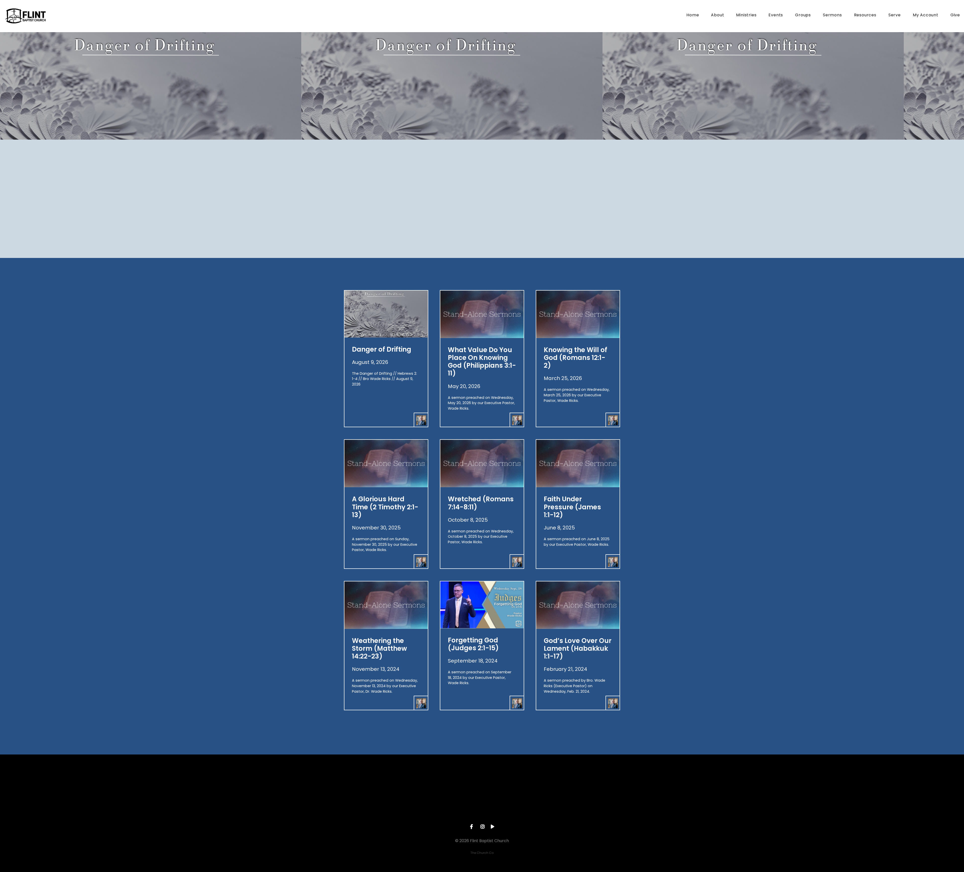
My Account (925, 15)
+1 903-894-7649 (446, 810)
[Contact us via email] (374, 782)
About (717, 15)
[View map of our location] (517, 782)
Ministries (746, 15)
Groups (803, 15)
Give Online (589, 810)
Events (775, 15)
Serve (894, 15)
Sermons (832, 15)
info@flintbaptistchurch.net (374, 810)
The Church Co (482, 853)
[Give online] (589, 782)
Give (955, 15)
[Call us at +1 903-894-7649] (446, 782)
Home (692, 15)
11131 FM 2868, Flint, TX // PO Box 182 (518, 810)
